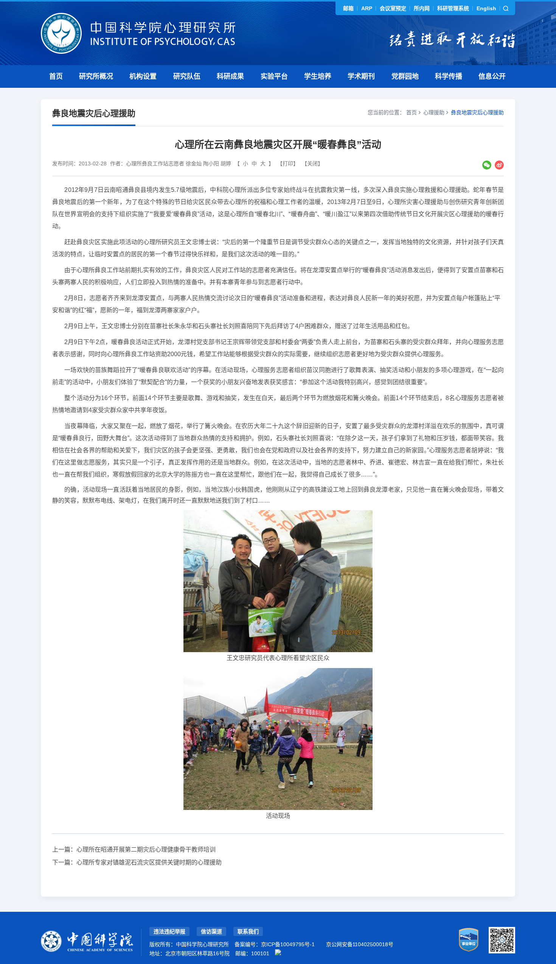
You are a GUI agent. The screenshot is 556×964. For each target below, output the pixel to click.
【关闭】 (312, 163)
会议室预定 (393, 8)
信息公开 (492, 76)
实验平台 (274, 76)
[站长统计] (278, 952)
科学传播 (448, 76)
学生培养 (317, 76)
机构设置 (143, 76)
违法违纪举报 (169, 931)
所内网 (422, 8)
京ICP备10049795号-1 (288, 944)
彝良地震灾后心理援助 (477, 112)
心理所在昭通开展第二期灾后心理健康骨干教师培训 (146, 849)
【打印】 (287, 163)
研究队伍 (186, 76)
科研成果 (230, 76)
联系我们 (248, 931)
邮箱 (348, 8)
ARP (366, 8)
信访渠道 (211, 931)
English (486, 8)
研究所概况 (96, 76)
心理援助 (433, 112)
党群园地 (405, 76)
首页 (56, 76)
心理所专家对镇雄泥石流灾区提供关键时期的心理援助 (149, 862)
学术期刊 (361, 76)
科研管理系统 (453, 8)
